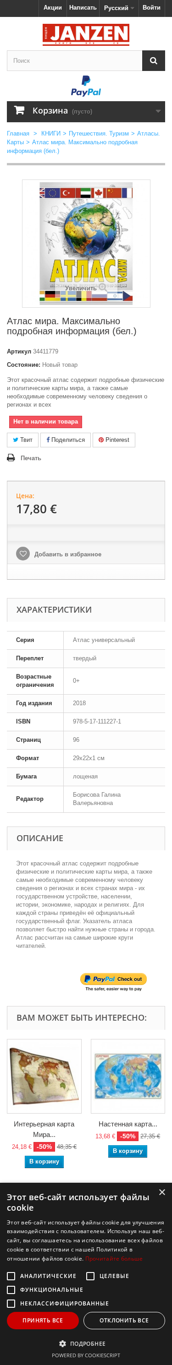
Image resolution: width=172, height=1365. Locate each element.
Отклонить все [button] (124, 1320)
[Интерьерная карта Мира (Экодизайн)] (44, 1076)
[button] (86, 1343)
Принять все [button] (42, 1320)
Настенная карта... (128, 1124)
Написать (83, 7)
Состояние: (23, 364)
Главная (18, 133)
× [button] (161, 1192)
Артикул (19, 351)
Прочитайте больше (114, 1258)
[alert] (86, 1274)
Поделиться (67, 439)
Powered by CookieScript (86, 1355)
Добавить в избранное (67, 554)
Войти (152, 7)
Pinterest (116, 439)
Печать (31, 458)
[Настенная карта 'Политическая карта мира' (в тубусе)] (128, 1076)
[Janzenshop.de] (86, 35)
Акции (53, 7)
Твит (25, 439)
